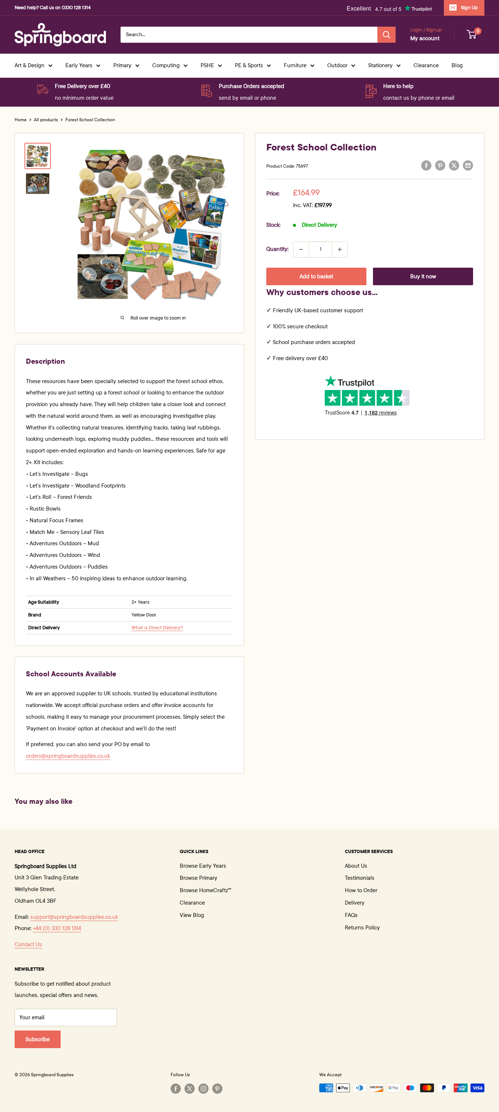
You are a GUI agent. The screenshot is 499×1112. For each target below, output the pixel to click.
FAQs (351, 915)
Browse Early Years (203, 866)
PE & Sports (249, 65)
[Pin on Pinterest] (440, 165)
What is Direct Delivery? (157, 628)
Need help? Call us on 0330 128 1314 (53, 8)
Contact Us (28, 944)
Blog (457, 65)
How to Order (361, 890)
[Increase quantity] (339, 249)
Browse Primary (198, 878)
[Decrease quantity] (301, 249)
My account (424, 38)
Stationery (380, 65)
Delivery (355, 902)
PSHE (207, 65)
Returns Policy (362, 927)
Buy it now (423, 276)
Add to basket (316, 276)
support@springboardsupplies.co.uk (74, 917)
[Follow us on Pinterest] (217, 1089)
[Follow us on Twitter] (189, 1089)
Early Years (78, 65)
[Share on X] (454, 165)
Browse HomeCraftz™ (205, 890)
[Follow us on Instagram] (203, 1089)
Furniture (295, 65)
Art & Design (30, 65)
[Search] (386, 35)
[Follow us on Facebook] (176, 1089)
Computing (166, 65)
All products (46, 119)
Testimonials (359, 878)
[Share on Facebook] (426, 165)
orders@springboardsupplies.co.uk (68, 756)
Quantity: (277, 249)
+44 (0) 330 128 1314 (57, 928)
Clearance (426, 65)
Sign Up (469, 8)
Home (21, 119)
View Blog (192, 915)
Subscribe (38, 1039)
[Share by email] (468, 165)
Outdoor (337, 65)
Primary (122, 65)
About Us (356, 866)
